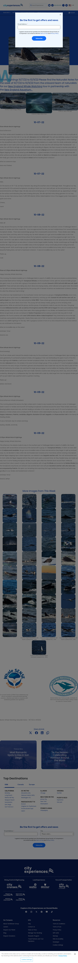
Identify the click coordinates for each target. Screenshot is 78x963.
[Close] (75, 954)
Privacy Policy (62, 956)
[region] (39, 957)
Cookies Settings (27, 959)
